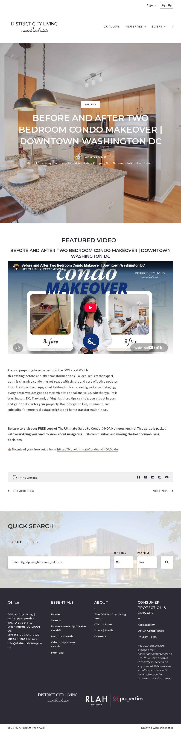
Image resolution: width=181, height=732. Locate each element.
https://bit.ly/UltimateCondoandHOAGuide (87, 449)
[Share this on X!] (145, 477)
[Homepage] (34, 26)
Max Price (143, 552)
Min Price (120, 552)
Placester (166, 728)
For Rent (33, 542)
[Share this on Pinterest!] (159, 477)
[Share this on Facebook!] (138, 477)
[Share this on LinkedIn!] (152, 477)
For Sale (15, 542)
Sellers (90, 104)
